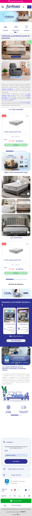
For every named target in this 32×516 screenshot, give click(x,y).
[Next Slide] (31, 1)
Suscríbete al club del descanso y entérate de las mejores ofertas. (16, 447)
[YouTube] (29, 496)
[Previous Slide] (1, 1)
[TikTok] (24, 496)
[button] (29, 42)
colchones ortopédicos (7, 89)
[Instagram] (15, 496)
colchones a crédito (25, 102)
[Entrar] (23, 7)
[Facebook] (10, 496)
